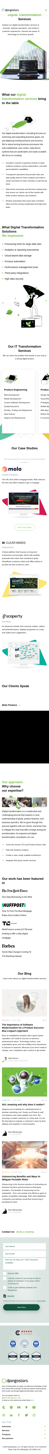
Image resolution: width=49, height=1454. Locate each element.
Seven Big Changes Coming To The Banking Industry (16, 954)
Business (5, 1020)
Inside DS (6, 1100)
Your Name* (10, 1246)
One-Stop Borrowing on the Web (17, 897)
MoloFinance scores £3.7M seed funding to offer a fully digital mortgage (17, 933)
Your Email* (10, 1254)
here (32, 1400)
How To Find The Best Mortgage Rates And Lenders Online (17, 913)
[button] (46, 10)
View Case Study (24, 527)
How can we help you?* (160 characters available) (21, 1261)
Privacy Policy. (41, 1301)
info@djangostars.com (12, 1398)
